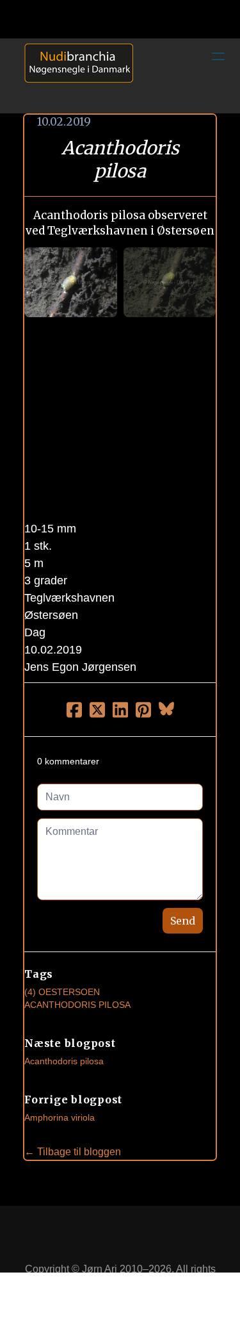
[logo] (74, 76)
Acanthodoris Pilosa (77, 1005)
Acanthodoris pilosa (64, 1061)
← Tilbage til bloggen (72, 1151)
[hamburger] (218, 56)
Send (182, 920)
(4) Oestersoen (62, 992)
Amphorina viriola (59, 1117)
